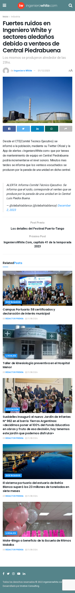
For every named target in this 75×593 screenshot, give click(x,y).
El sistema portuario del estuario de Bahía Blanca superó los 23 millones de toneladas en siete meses (36, 487)
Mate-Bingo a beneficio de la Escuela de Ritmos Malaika (37, 542)
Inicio (5, 16)
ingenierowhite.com (53, 582)
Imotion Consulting (29, 586)
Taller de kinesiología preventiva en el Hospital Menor (36, 365)
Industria (15, 16)
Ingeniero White (23, 70)
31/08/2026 (32, 318)
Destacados (13, 302)
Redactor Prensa (14, 318)
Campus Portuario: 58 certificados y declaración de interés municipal (29, 311)
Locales (11, 355)
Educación (12, 409)
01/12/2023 (44, 70)
